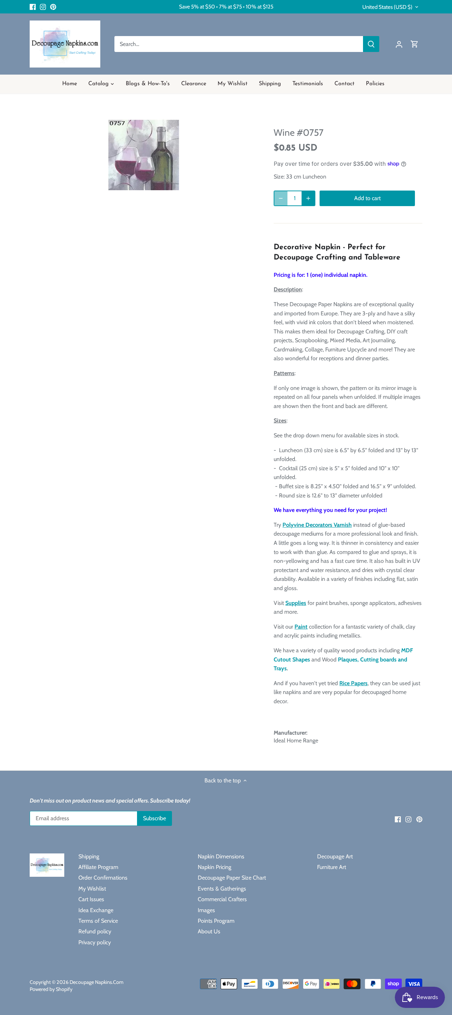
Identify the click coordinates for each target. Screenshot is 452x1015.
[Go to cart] (414, 44)
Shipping (88, 856)
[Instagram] (43, 7)
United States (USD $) (387, 7)
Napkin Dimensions (221, 856)
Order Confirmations (102, 877)
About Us (209, 931)
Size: (279, 176)
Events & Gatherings (222, 888)
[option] (143, 154)
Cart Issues (91, 899)
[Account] (399, 44)
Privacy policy (94, 942)
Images (206, 910)
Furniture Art (331, 867)
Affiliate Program (98, 867)
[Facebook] (33, 7)
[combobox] (238, 44)
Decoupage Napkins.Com (97, 982)
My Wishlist (92, 888)
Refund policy (94, 931)
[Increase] (308, 198)
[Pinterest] (53, 7)
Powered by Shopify (51, 989)
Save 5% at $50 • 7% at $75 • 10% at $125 (226, 6)
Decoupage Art (335, 856)
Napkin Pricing (214, 867)
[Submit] (371, 44)
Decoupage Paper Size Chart (232, 877)
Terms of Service (98, 920)
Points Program (216, 920)
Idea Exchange (95, 910)
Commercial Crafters (222, 899)
